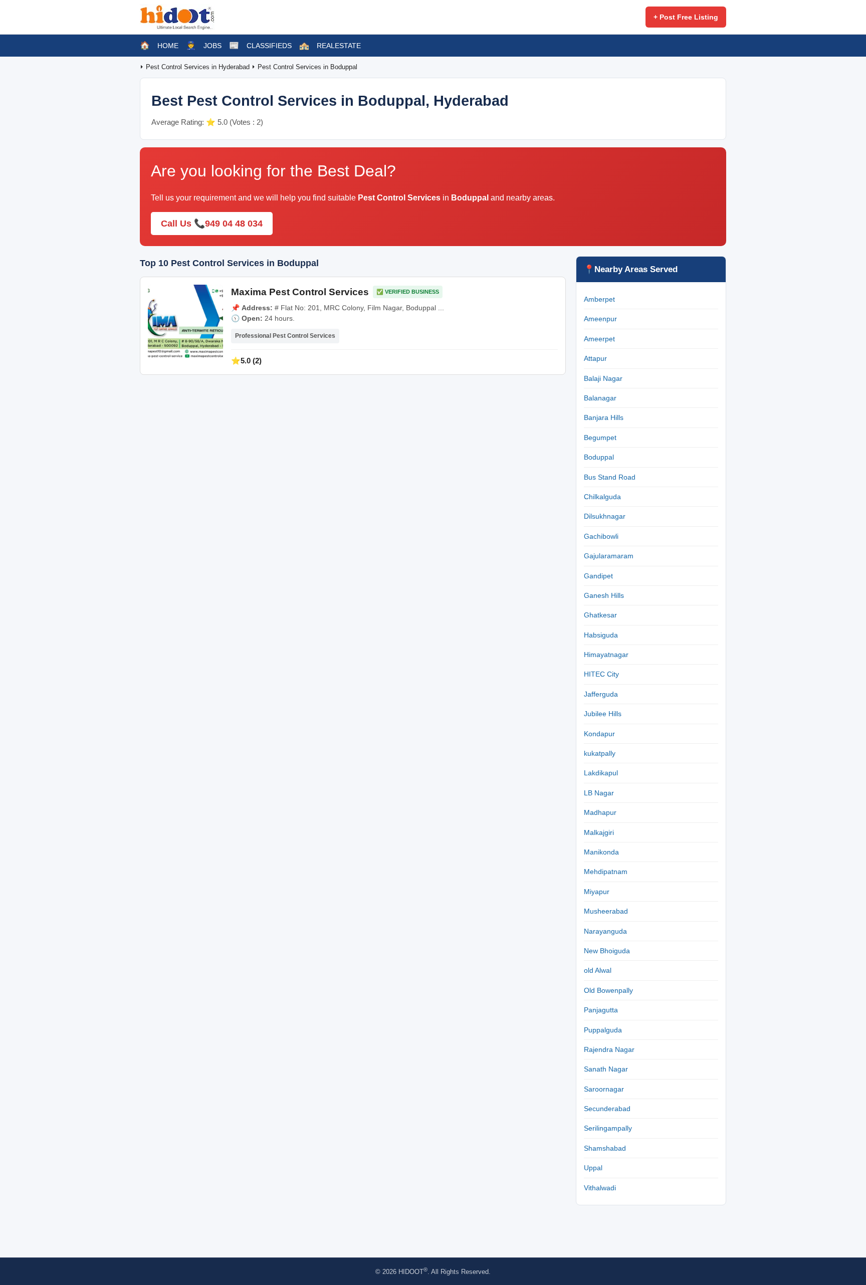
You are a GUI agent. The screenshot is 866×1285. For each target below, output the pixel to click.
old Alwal (597, 970)
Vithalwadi (600, 1188)
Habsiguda (601, 635)
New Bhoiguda (607, 951)
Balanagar (600, 398)
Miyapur (596, 892)
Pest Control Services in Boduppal (307, 67)
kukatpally (599, 753)
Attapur (595, 358)
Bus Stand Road (609, 477)
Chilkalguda (602, 497)
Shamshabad (605, 1148)
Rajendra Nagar (609, 1049)
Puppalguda (603, 1030)
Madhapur (600, 812)
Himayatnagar (606, 655)
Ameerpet (599, 339)
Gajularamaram (608, 556)
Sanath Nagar (606, 1069)
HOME (167, 46)
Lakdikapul (601, 773)
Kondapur (599, 734)
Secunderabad (607, 1109)
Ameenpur (600, 319)
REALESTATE (339, 46)
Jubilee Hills (602, 714)
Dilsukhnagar (604, 516)
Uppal (593, 1168)
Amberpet (599, 299)
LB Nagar (599, 793)
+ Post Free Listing (686, 17)
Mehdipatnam (605, 872)
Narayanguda (605, 931)
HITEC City (601, 674)
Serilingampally (608, 1128)
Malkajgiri (599, 832)
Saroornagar (604, 1089)
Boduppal (599, 457)
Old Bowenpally (608, 990)
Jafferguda (601, 694)
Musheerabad (606, 911)
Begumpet (600, 438)
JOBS (212, 46)
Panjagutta (601, 1010)
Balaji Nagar (603, 378)
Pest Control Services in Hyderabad (199, 67)
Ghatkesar (600, 615)
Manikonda (601, 852)
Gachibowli (601, 536)
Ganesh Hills (604, 595)
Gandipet (598, 576)
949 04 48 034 (234, 224)
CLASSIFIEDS (269, 46)
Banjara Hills (603, 417)
